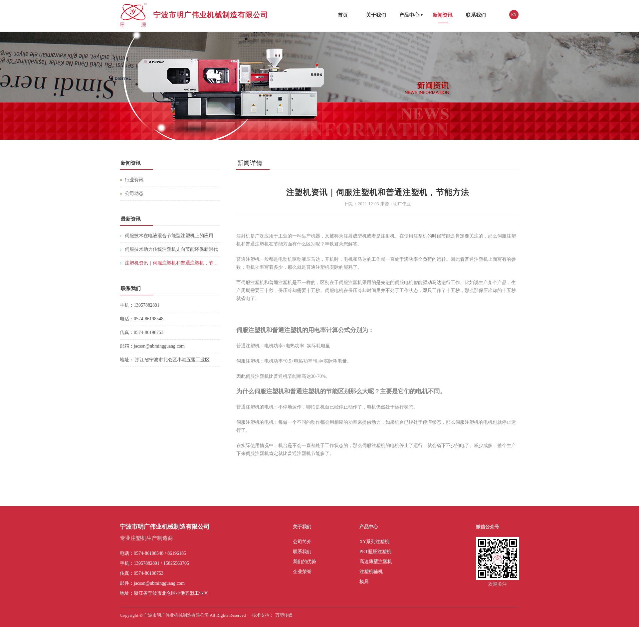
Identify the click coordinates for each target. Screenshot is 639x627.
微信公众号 (487, 526)
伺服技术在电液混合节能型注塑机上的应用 (169, 235)
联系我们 (476, 15)
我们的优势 (304, 561)
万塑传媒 (284, 615)
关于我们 (376, 15)
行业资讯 (134, 179)
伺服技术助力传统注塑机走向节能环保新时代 (171, 249)
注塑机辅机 (371, 571)
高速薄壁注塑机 (375, 561)
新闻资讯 (443, 15)
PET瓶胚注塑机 (375, 551)
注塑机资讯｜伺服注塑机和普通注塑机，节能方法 (172, 262)
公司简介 (302, 541)
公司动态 (134, 193)
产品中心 (409, 15)
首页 (343, 15)
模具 (364, 581)
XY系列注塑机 (374, 541)
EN (514, 14)
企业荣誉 (302, 571)
